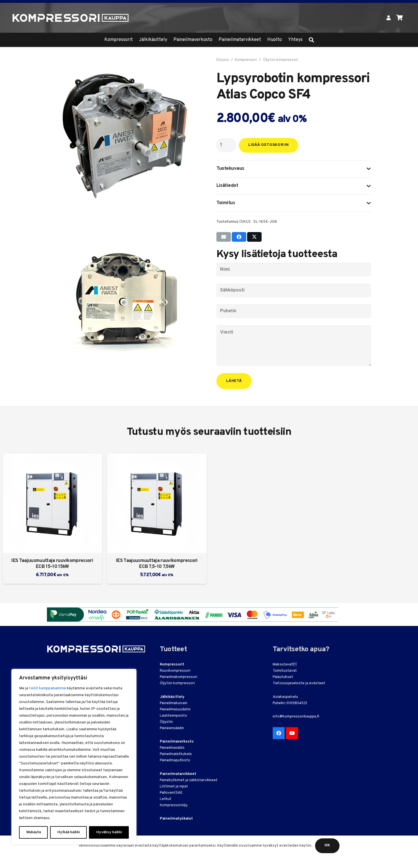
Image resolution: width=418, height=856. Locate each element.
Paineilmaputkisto (175, 760)
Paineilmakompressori (178, 677)
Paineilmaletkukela (176, 754)
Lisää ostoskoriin (268, 145)
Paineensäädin (172, 728)
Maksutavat (283, 664)
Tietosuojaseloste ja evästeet (299, 683)
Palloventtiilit (171, 793)
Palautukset (283, 677)
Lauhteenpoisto (173, 716)
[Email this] (223, 237)
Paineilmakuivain (173, 703)
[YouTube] (292, 733)
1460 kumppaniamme (47, 688)
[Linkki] (388, 18)
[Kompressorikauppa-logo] (70, 18)
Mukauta (33, 832)
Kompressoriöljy (174, 805)
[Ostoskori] (400, 18)
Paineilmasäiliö (172, 748)
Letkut (165, 799)
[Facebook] (279, 733)
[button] (311, 39)
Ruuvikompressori (175, 671)
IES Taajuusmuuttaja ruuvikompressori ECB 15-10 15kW (52, 564)
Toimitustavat (285, 671)
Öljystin (166, 722)
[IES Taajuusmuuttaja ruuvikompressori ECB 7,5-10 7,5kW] (157, 503)
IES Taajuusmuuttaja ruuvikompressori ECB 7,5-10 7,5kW (157, 564)
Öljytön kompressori (280, 60)
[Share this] (239, 237)
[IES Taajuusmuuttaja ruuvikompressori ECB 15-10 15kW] (52, 503)
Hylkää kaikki (68, 832)
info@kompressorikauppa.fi (296, 716)
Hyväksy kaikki (109, 832)
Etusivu (222, 60)
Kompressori (246, 60)
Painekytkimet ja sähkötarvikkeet (189, 780)
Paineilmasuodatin (175, 709)
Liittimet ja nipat (174, 786)
